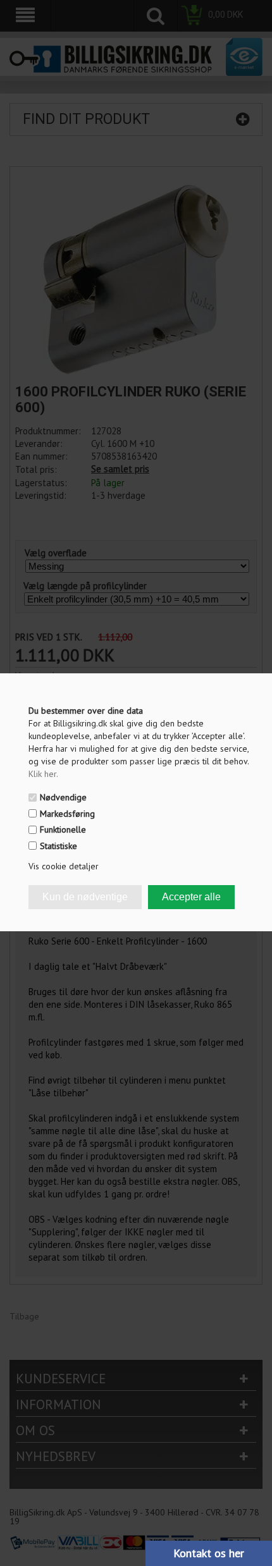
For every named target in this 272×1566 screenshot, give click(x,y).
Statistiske (58, 846)
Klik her (43, 774)
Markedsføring (67, 813)
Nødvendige (63, 797)
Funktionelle (63, 829)
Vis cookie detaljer (63, 866)
